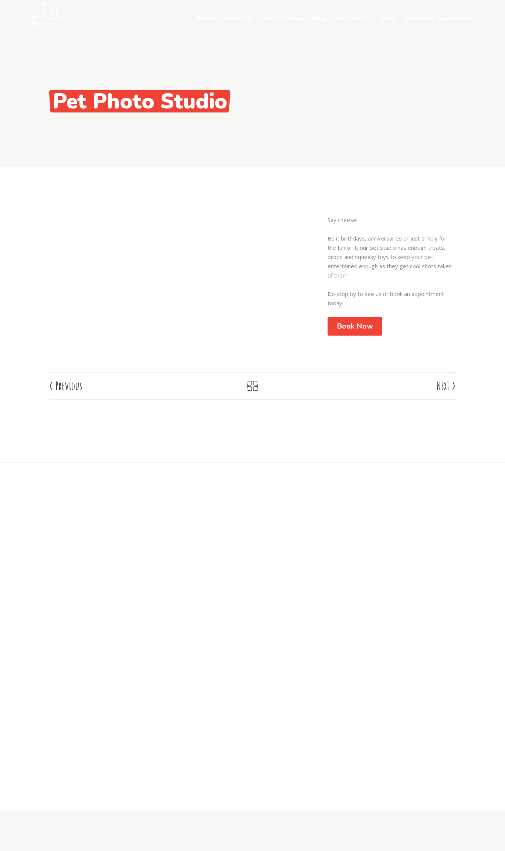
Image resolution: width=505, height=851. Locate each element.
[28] (113, 220)
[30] (253, 220)
